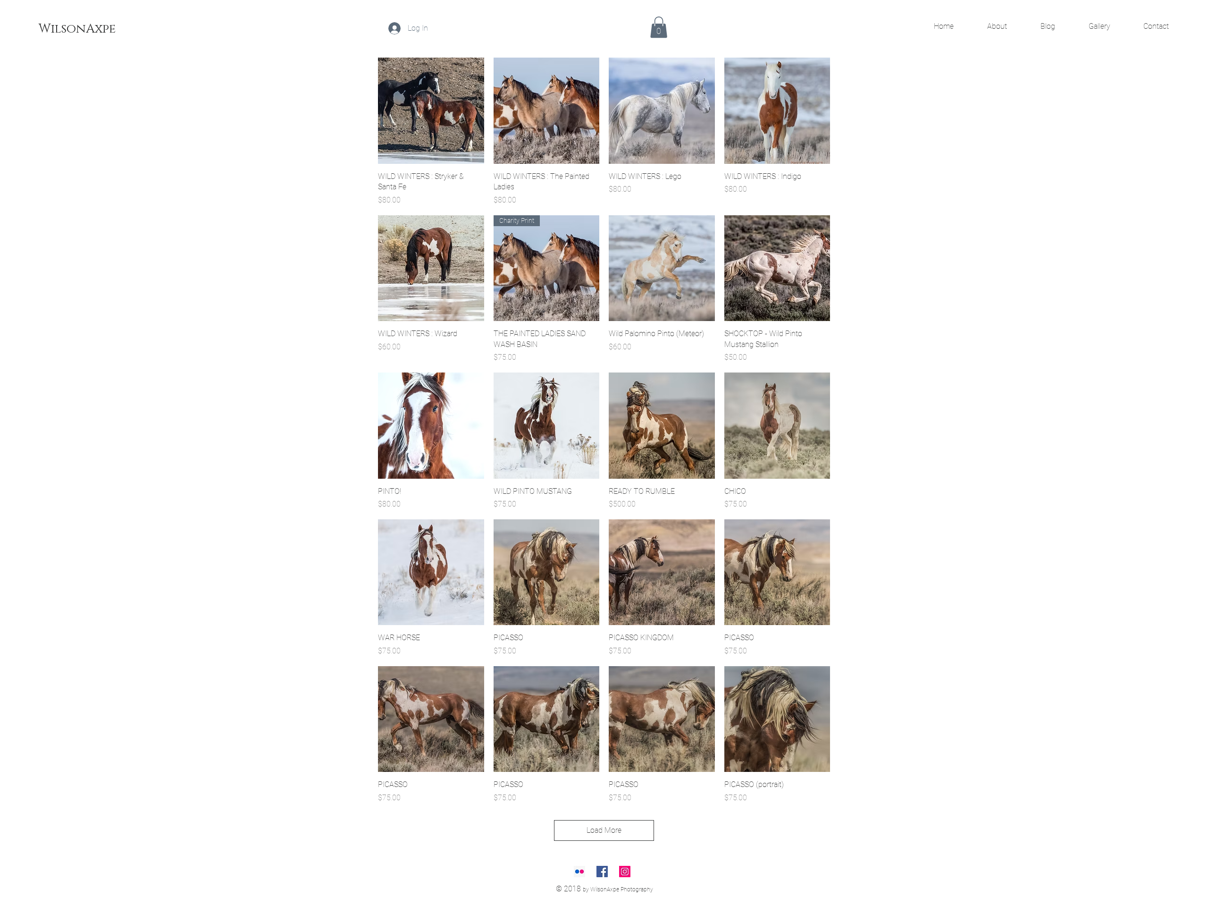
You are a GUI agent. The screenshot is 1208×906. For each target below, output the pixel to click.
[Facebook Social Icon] (602, 871)
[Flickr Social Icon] (579, 871)
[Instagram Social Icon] (624, 871)
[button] (659, 27)
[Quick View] (431, 111)
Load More (604, 830)
